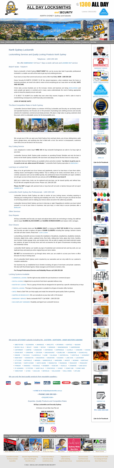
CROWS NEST (19, 352)
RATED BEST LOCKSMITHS (100, 117)
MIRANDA (37, 360)
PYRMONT (18, 365)
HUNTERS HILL (64, 355)
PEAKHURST (73, 363)
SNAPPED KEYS (100, 213)
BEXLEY (29, 347)
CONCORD (79, 350)
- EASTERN (47, 340)
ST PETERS (29, 368)
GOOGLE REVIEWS (100, 144)
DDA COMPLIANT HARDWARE (101, 361)
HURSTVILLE (75, 355)
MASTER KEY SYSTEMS (101, 304)
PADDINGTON (53, 363)
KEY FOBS (101, 202)
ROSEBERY (46, 365)
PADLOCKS (101, 281)
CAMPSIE (28, 350)
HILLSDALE (53, 355)
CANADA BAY (38, 350)
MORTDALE (84, 360)
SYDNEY (23, 340)
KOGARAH (60, 358)
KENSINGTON (29, 358)
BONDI (36, 347)
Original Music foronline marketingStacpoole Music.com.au (65, 459)
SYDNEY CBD (69, 368)
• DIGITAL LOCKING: (17, 281)
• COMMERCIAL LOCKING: (19, 277)
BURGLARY (17, 207)
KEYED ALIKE (101, 327)
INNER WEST (18, 358)
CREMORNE (29, 352)
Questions (77, 42)
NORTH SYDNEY (29, 363)
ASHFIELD (69, 344)
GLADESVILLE (36, 355)
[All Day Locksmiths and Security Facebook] (41, 429)
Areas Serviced (42, 42)
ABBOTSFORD (19, 344)
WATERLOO (45, 371)
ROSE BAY (55, 365)
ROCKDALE (36, 365)
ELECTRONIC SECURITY (101, 293)
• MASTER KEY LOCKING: (19, 284)
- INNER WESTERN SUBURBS (71, 340)
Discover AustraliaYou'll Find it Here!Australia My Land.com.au (83, 459)
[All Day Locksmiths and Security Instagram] (53, 429)
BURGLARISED (73, 88)
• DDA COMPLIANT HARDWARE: (20, 302)
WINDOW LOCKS (100, 350)
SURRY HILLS (40, 368)
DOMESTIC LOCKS (101, 236)
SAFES (101, 373)
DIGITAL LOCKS (100, 247)
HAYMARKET (85, 355)
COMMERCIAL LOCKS (101, 258)
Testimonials (61, 436)
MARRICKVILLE (47, 360)
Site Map (93, 42)
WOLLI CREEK (67, 371)
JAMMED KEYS (18, 188)
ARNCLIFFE (50, 344)
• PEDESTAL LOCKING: (18, 288)
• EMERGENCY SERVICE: (18, 298)
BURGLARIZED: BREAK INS (100, 338)
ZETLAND (77, 371)
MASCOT (67, 360)
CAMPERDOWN (75, 347)
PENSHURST (83, 363)
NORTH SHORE (41, 363)
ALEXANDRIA (30, 344)
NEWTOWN (18, 363)
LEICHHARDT (80, 358)
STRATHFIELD (51, 368)
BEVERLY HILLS (19, 347)
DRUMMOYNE (72, 352)
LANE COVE (69, 358)
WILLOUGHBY (56, 371)
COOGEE (87, 350)
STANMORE (72, 365)
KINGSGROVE (40, 358)
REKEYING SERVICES (101, 189)
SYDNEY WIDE (80, 368)
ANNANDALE (40, 344)
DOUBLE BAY (61, 352)
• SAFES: (14, 291)
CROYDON (39, 352)
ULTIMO (28, 371)
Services (52, 42)
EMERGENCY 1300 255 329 (15, 42)
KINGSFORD (51, 358)
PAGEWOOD (63, 363)
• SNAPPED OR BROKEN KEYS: (20, 295)
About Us (61, 42)
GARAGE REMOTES (100, 224)
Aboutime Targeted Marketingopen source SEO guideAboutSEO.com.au (30, 459)
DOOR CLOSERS (100, 270)
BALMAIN (77, 344)
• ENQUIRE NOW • (47, 397)
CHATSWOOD (49, 350)
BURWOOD (52, 347)
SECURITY (101, 385)
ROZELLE (64, 365)
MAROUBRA (58, 360)
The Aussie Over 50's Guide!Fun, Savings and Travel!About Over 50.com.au (101, 459)
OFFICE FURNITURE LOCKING (100, 315)
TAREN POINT (19, 371)
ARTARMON (59, 344)
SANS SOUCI (83, 365)
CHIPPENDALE (59, 350)
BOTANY (43, 347)
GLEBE (45, 355)
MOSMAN (75, 360)
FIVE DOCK (26, 355)
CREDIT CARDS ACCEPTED (47, 423)
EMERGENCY (29, 63)
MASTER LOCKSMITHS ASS (101, 96)
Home (2, 42)
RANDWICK (27, 365)
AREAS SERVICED (101, 178)
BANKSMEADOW (63, 347)
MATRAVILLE (28, 360)
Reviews (68, 42)
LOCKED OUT (30, 42)
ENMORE (17, 355)
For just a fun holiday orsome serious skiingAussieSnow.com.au (48, 459)
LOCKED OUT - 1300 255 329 (101, 57)
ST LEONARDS (19, 368)
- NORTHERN (56, 340)
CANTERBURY (19, 350)
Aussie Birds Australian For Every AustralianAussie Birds (12, 459)
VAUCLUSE (36, 371)
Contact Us (85, 42)
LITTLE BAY (18, 360)
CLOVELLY (70, 350)
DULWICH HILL (83, 352)
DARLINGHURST (50, 352)
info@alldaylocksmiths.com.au (52, 390)
